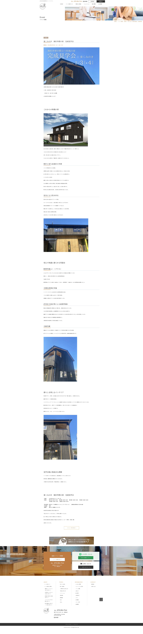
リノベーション (62, 593)
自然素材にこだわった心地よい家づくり (49, 593)
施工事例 (94, 4)
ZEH (61, 599)
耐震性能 (61, 597)
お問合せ (101, 1)
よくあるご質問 (78, 584)
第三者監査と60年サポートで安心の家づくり (49, 604)
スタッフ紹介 (78, 602)
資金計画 (61, 595)
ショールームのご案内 (79, 586)
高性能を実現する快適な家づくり (49, 597)
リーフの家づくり (69, 4)
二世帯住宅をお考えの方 (64, 588)
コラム (77, 597)
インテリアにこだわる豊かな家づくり (49, 600)
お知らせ (77, 590)
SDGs (61, 602)
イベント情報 (78, 588)
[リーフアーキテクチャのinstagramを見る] (54, 617)
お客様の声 (77, 595)
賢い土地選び (62, 586)
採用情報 (77, 604)
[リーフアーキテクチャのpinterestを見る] (57, 617)
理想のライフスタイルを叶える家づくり (49, 589)
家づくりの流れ (62, 584)
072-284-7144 (78, 1)
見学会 (46, 37)
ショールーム (86, 4)
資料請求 (92, 1)
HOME (61, 4)
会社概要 (100, 4)
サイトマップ (76, 624)
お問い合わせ (93, 586)
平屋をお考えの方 (63, 590)
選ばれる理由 (78, 4)
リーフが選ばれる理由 (48, 586)
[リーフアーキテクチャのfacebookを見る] (56, 617)
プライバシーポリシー (68, 624)
